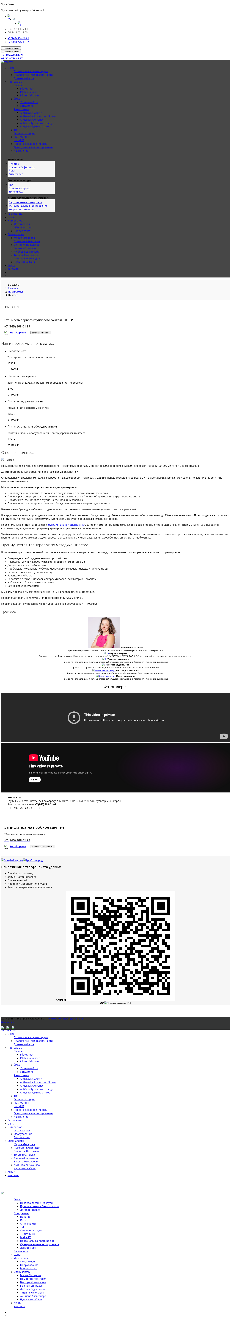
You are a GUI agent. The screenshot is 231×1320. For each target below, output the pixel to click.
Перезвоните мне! (11, 48)
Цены (11, 217)
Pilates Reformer (30, 92)
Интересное (15, 220)
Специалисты (16, 234)
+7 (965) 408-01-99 (18, 38)
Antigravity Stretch (31, 112)
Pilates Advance (29, 95)
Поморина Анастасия (27, 241)
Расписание (15, 213)
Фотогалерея (22, 224)
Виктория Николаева (26, 244)
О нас (11, 68)
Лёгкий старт (22, 150)
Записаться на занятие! (42, 846)
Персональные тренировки (30, 143)
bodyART (19, 140)
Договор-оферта (24, 78)
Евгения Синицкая (25, 248)
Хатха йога (26, 106)
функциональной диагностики (66, 524)
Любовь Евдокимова (26, 251)
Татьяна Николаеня (26, 255)
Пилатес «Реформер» (22, 167)
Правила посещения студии (31, 71)
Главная (13, 288)
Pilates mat (26, 88)
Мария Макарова (24, 238)
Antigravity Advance (32, 119)
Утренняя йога (29, 102)
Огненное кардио (24, 133)
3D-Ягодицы (21, 137)
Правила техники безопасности (33, 75)
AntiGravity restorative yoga (36, 123)
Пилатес (19, 85)
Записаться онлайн (41, 333)
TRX (16, 130)
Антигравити (21, 109)
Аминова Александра (27, 258)
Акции (11, 265)
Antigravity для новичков (35, 126)
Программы (15, 81)
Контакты (13, 269)
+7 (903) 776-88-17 (18, 42)
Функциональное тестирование (33, 147)
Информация (7, 1022)
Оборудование (23, 227)
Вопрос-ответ (22, 231)
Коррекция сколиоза (21, 209)
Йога (17, 99)
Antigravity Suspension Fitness (38, 116)
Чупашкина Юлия (25, 262)
